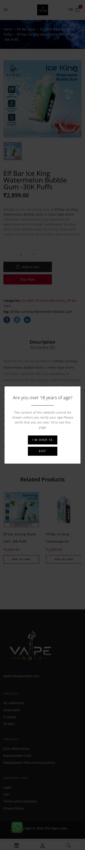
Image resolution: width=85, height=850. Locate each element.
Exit (42, 451)
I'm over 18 (42, 440)
